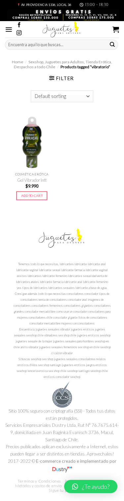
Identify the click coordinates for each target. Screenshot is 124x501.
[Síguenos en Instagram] (19, 33)
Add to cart (32, 196)
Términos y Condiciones (39, 481)
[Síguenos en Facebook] (19, 25)
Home (17, 61)
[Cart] (115, 29)
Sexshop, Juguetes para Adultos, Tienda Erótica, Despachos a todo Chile (63, 64)
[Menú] (9, 29)
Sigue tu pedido (63, 490)
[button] (90, 486)
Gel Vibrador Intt (32, 180)
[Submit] (112, 44)
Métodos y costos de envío (38, 486)
